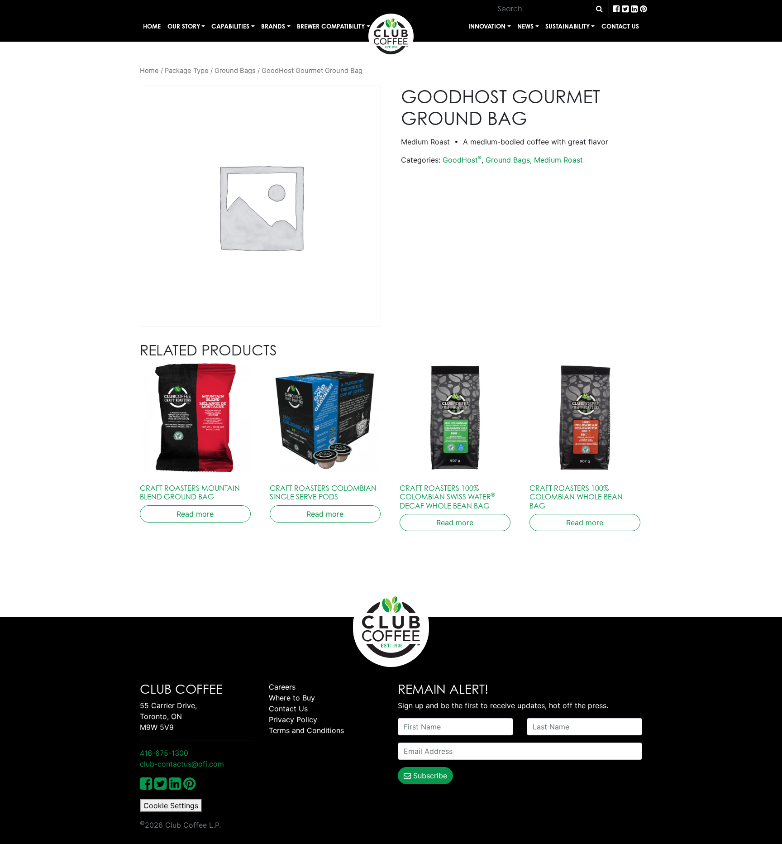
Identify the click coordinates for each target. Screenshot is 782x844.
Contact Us (620, 26)
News (525, 26)
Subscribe (429, 775)
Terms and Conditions (306, 730)
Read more (195, 513)
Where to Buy (292, 697)
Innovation (486, 26)
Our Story (183, 26)
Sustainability (567, 26)
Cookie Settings (170, 805)
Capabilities (230, 26)
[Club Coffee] (391, 36)
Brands (273, 26)
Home (152, 26)
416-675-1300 (164, 753)
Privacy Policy (293, 719)
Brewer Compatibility (331, 26)
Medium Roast (558, 159)
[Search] (599, 8)
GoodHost (462, 159)
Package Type (187, 71)
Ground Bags (235, 71)
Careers (282, 686)
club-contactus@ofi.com (182, 763)
